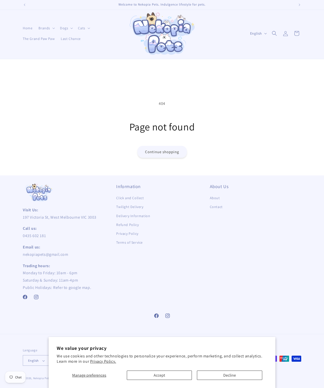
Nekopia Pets (41, 378)
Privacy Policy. (103, 361)
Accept (159, 375)
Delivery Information (133, 216)
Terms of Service (129, 242)
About (215, 198)
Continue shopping (162, 151)
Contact (216, 207)
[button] (46, 28)
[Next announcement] (299, 5)
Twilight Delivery (129, 207)
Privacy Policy (127, 233)
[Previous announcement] (24, 5)
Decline (229, 375)
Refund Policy (127, 224)
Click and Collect (130, 198)
